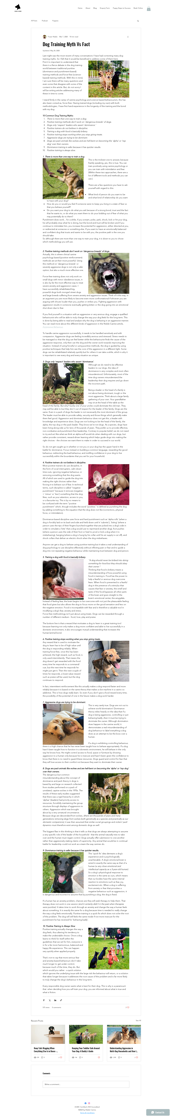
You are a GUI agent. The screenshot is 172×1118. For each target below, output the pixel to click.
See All (138, 1020)
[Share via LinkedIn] (55, 1000)
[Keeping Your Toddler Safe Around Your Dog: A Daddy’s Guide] (86, 1034)
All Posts (34, 21)
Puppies (55, 21)
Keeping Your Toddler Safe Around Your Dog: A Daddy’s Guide (86, 1050)
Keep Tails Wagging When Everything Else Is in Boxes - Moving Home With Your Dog (45, 1050)
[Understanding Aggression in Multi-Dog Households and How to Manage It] (124, 1034)
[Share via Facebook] (44, 1000)
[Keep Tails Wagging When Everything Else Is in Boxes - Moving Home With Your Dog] (48, 1034)
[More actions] (127, 36)
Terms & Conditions (87, 1113)
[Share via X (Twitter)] (49, 1000)
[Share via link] (61, 1000)
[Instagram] (89, 1103)
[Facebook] (85, 1103)
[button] (149, 8)
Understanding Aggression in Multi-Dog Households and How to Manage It (123, 1050)
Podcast (45, 21)
